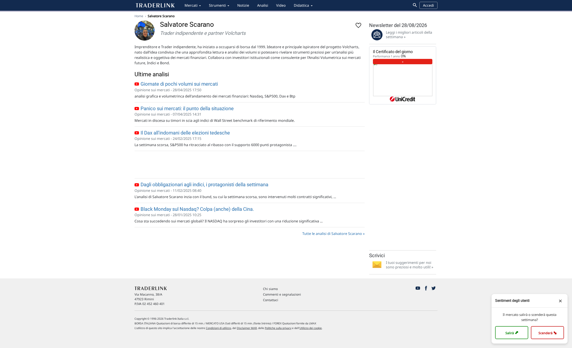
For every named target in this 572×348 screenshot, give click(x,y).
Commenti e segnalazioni (282, 294)
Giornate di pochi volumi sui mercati (178, 84)
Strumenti (217, 5)
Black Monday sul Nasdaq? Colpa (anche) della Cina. (196, 209)
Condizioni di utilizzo (218, 328)
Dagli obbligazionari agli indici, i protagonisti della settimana (203, 184)
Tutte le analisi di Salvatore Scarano (332, 233)
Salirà (512, 332)
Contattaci (270, 300)
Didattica (301, 5)
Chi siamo (270, 289)
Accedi (428, 5)
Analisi (262, 5)
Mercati (191, 5)
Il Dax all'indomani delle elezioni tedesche (184, 133)
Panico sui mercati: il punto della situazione (186, 108)
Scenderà (548, 332)
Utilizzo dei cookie (310, 328)
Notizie (243, 5)
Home (139, 16)
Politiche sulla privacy (278, 328)
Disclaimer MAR (247, 328)
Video (281, 5)
